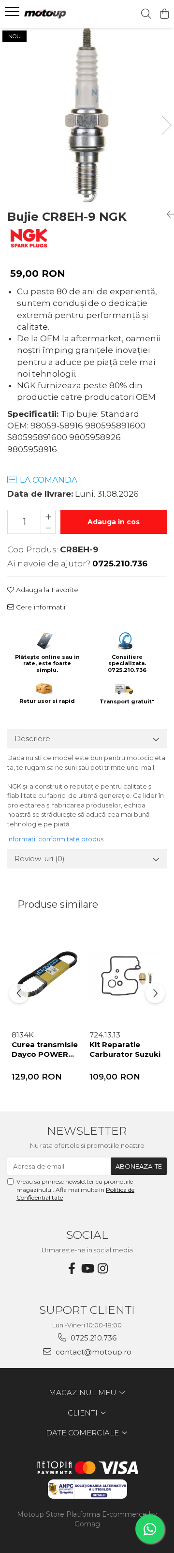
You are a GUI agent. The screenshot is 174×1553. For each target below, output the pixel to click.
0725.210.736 (92, 1337)
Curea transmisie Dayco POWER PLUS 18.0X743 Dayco (45, 1050)
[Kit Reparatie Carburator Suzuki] (125, 975)
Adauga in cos (113, 522)
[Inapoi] (167, 214)
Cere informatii (39, 607)
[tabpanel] (87, 115)
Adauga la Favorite (46, 589)
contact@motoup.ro (92, 1351)
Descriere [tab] (32, 738)
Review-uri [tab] (39, 858)
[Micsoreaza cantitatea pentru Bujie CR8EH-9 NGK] (48, 527)
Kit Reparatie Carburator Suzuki (124, 1049)
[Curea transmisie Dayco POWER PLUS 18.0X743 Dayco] (48, 975)
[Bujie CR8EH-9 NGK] (87, 115)
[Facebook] (71, 1268)
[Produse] (13, 14)
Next (166, 125)
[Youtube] (87, 1268)
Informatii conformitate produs (55, 839)
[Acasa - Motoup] (60, 14)
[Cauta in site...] (146, 14)
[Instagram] (102, 1268)
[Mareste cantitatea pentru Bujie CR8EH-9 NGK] (48, 516)
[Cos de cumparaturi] (164, 14)
